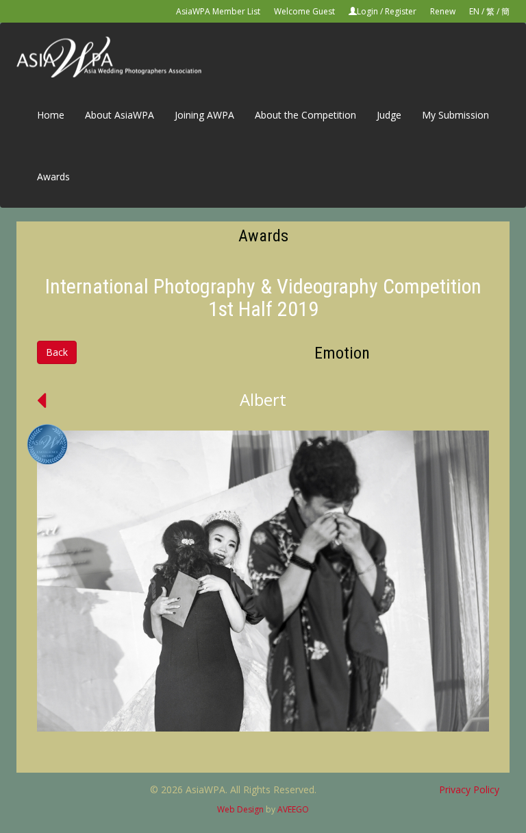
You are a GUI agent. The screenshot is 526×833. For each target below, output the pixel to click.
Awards (53, 176)
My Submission (455, 114)
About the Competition (305, 114)
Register (400, 11)
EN (474, 11)
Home (50, 114)
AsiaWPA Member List (218, 11)
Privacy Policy (469, 789)
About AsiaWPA (119, 114)
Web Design (240, 809)
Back (57, 352)
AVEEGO (293, 809)
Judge (389, 114)
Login (367, 11)
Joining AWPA (204, 114)
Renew (442, 11)
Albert (263, 399)
